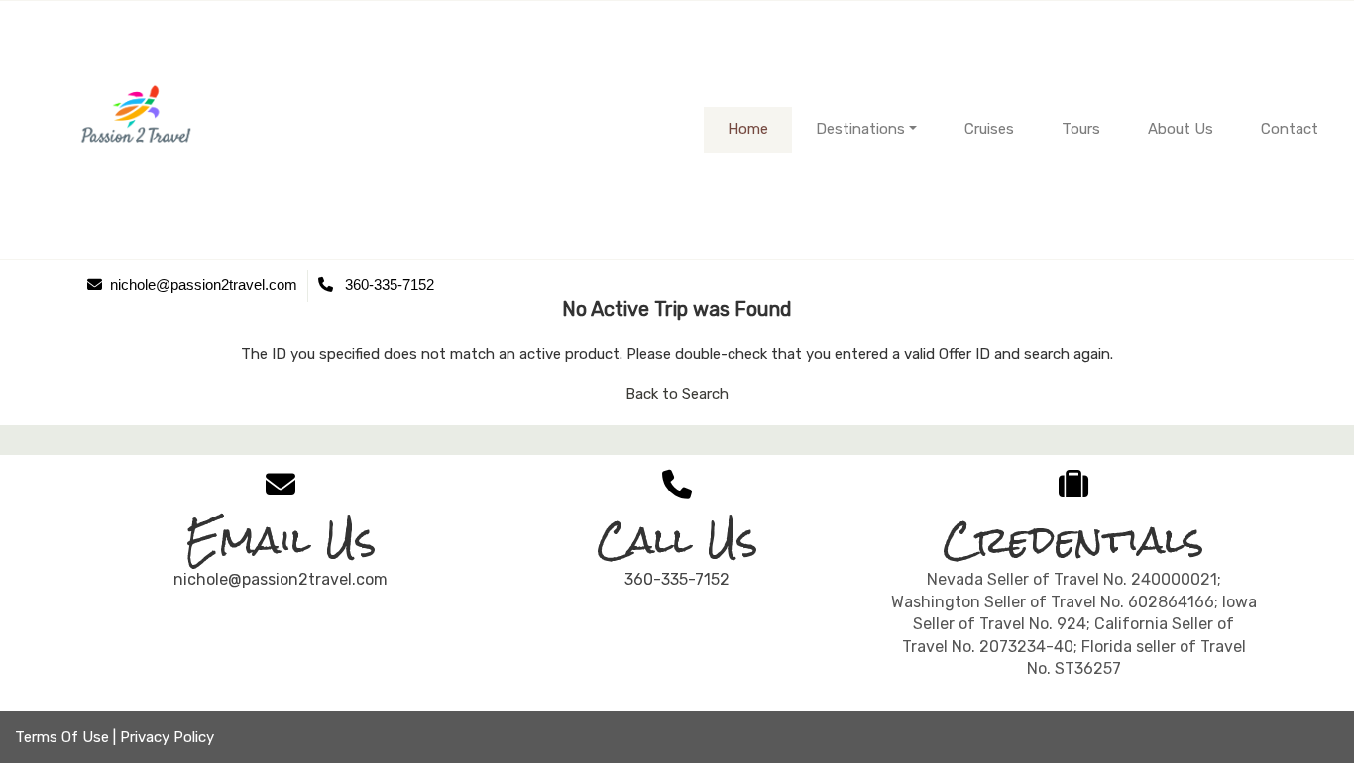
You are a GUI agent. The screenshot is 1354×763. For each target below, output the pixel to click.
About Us (1180, 129)
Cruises (989, 129)
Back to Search (677, 394)
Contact (1289, 129)
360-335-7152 (677, 579)
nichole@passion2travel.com (280, 579)
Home (748, 129)
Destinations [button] (860, 129)
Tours (1081, 129)
